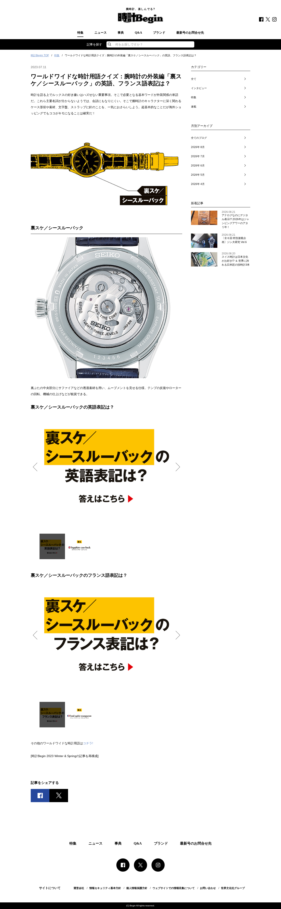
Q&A (138, 32)
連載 (193, 106)
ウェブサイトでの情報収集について (174, 888)
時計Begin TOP (40, 55)
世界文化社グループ (233, 888)
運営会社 (79, 888)
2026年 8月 (198, 147)
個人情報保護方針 (136, 888)
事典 (121, 32)
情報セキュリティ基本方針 (105, 888)
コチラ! (88, 743)
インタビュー (199, 88)
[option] (106, 466)
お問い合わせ (208, 888)
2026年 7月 (198, 156)
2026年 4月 (198, 184)
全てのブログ (199, 137)
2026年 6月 (198, 165)
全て (193, 78)
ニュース (100, 32)
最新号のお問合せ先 (190, 32)
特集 (80, 32)
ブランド (159, 32)
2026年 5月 (198, 174)
